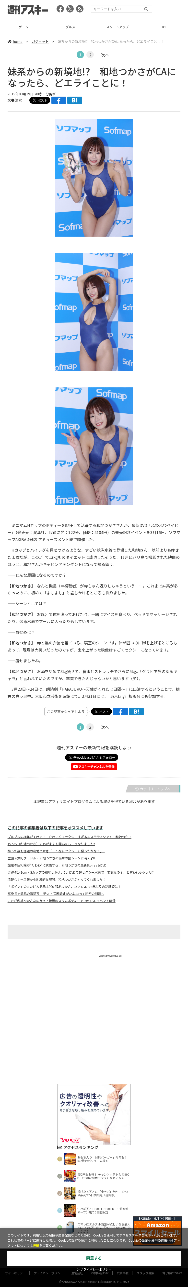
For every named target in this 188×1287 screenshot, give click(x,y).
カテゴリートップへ (155, 788)
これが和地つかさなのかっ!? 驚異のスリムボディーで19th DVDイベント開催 (62, 901)
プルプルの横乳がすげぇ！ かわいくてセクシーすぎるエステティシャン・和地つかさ (69, 837)
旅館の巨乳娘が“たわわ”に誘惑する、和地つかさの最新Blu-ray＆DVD (57, 865)
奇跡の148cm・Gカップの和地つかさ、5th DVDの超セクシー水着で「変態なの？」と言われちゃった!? (81, 872)
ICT (117, 27)
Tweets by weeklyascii (109, 955)
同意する (94, 1258)
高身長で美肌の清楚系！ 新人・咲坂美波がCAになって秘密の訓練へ (56, 893)
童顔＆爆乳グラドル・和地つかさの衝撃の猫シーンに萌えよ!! (53, 858)
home (18, 41)
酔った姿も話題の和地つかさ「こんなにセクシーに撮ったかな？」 (56, 851)
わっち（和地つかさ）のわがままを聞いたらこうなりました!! (51, 844)
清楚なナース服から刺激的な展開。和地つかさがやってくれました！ (57, 879)
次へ (105, 55)
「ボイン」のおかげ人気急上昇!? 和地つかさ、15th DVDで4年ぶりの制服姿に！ (64, 886)
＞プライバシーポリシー (94, 1270)
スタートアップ (70, 27)
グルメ (23, 27)
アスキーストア (164, 27)
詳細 (36, 1246)
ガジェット (40, 41)
